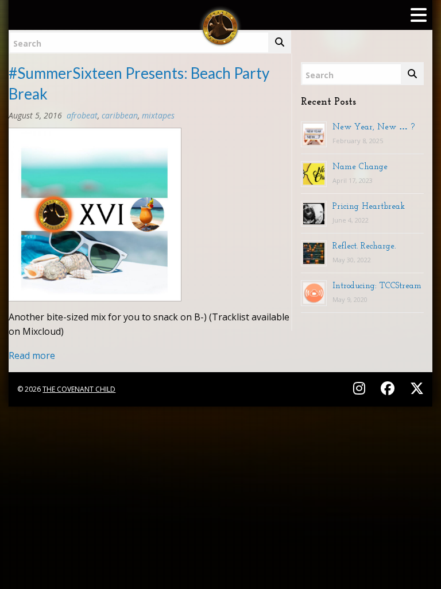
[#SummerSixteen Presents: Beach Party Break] (95, 218)
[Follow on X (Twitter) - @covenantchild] (414, 388)
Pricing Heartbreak (368, 206)
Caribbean (120, 115)
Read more (32, 355)
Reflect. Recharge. (364, 245)
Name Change (360, 166)
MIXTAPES (158, 115)
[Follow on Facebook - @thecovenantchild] (389, 388)
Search (27, 43)
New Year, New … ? (373, 126)
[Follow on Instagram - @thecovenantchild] (361, 388)
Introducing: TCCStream (376, 285)
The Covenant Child (78, 389)
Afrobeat (82, 115)
